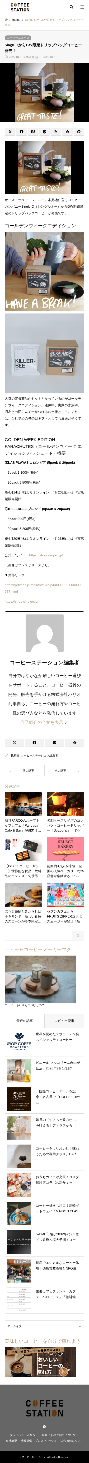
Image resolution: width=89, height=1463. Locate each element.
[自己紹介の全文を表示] (66, 722)
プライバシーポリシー (24, 1435)
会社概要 (11, 1440)
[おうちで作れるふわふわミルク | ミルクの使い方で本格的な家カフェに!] (25, 770)
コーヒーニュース (18, 37)
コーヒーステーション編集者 (39, 755)
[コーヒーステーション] (20, 7)
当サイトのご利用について (59, 1435)
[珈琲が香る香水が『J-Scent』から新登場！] (64, 770)
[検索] (71, 7)
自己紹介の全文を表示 (41, 722)
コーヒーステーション (34, 1457)
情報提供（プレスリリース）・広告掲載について (52, 1440)
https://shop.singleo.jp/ (46, 555)
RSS (44, 1426)
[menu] (82, 7)
